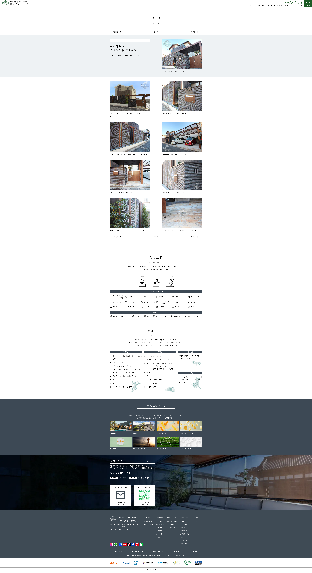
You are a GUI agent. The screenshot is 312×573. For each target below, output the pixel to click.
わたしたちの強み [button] (274, 5)
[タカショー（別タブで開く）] (148, 563)
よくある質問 (184, 540)
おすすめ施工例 (147, 521)
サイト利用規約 (158, 552)
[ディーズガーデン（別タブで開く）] (176, 563)
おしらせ (160, 537)
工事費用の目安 (184, 534)
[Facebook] (133, 544)
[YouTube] (125, 544)
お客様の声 (172, 528)
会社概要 (160, 528)
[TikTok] (129, 544)
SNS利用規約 (177, 552)
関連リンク (118, 552)
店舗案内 (160, 531)
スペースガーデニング (19, 3)
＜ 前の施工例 (116, 32)
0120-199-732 (293, 1)
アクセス (299, 5)
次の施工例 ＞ (196, 32)
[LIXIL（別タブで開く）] (113, 563)
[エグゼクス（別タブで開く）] (198, 563)
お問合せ (308, 5)
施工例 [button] (252, 5)
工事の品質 (184, 525)
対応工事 (184, 521)
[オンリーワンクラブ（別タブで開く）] (187, 563)
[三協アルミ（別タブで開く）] (125, 563)
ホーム (112, 8)
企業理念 (160, 521)
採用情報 (195, 552)
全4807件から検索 (148, 525)
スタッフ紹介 (160, 534)
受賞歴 (172, 525)
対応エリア (184, 528)
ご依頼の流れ (184, 531)
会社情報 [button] (261, 5)
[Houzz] (141, 544)
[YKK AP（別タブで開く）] (136, 563)
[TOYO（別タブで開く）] (163, 563)
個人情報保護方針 (137, 552)
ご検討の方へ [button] (288, 5)
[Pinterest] (137, 544)
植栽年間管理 (184, 537)
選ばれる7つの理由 (172, 521)
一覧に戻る (156, 32)
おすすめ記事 (184, 543)
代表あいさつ (160, 525)
